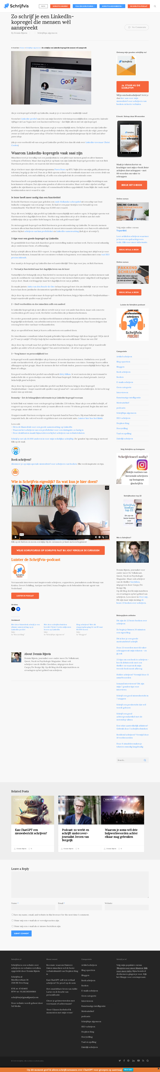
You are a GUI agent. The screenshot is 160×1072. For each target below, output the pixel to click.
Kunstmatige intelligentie (128, 397)
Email (61, 903)
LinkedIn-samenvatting (67, 231)
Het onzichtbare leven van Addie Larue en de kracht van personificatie (61, 992)
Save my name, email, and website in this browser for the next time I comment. (51, 914)
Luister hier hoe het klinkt (90, 418)
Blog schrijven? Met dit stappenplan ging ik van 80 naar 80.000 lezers (89, 627)
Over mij (143, 597)
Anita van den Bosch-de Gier (41, 286)
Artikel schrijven (124, 356)
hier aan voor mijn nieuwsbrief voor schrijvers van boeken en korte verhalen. (131, 101)
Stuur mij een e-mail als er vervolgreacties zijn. (36, 920)
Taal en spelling (123, 433)
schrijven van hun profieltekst (38, 231)
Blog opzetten (123, 361)
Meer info (128, 1070)
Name (14, 903)
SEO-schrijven (123, 418)
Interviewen (122, 392)
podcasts (120, 408)
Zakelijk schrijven (124, 438)
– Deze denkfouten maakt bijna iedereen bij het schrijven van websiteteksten (47, 433)
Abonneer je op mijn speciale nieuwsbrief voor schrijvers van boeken (44, 464)
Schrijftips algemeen (47, 33)
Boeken (120, 377)
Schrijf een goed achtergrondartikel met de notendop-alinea (129, 716)
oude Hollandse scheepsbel (68, 201)
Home (22, 48)
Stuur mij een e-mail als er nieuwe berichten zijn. (37, 926)
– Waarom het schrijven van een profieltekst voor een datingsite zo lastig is (47, 430)
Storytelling (122, 428)
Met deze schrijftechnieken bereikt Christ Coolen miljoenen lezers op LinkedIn (57, 627)
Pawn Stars (59, 169)
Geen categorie (123, 387)
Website (108, 903)
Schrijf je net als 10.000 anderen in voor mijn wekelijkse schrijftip (42, 438)
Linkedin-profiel (29, 118)
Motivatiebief (122, 402)
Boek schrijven (123, 372)
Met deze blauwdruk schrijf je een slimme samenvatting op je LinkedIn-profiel (25, 627)
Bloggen (120, 367)
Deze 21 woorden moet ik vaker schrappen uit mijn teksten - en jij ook (131, 650)
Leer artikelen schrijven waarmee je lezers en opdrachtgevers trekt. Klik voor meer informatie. (132, 239)
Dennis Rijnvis (20, 33)
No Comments (139, 27)
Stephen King (122, 423)
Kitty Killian (65, 374)
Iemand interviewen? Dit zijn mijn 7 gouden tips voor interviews (130, 686)
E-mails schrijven (124, 382)
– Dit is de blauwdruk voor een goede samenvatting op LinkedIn (41, 427)
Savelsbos (135, 582)
